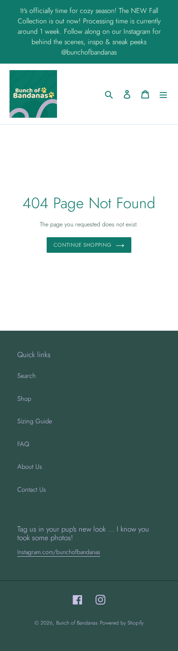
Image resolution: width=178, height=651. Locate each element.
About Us (29, 466)
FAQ (23, 444)
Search (26, 375)
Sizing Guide (34, 421)
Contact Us (31, 489)
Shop (24, 398)
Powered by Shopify (121, 623)
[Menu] (163, 94)
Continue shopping (83, 245)
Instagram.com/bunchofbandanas (58, 552)
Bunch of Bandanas (77, 623)
